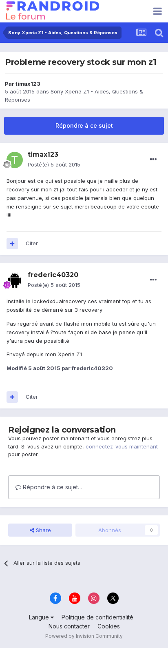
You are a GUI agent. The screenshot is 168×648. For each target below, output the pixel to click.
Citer (32, 243)
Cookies (108, 626)
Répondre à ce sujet (84, 125)
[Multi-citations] (12, 243)
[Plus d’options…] (153, 159)
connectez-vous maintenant (122, 446)
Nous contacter (69, 626)
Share (42, 530)
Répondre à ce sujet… (51, 487)
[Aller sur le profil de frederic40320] (15, 280)
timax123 (27, 83)
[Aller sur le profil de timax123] (15, 160)
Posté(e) (54, 164)
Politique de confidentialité (97, 617)
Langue (40, 617)
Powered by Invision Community (84, 636)
